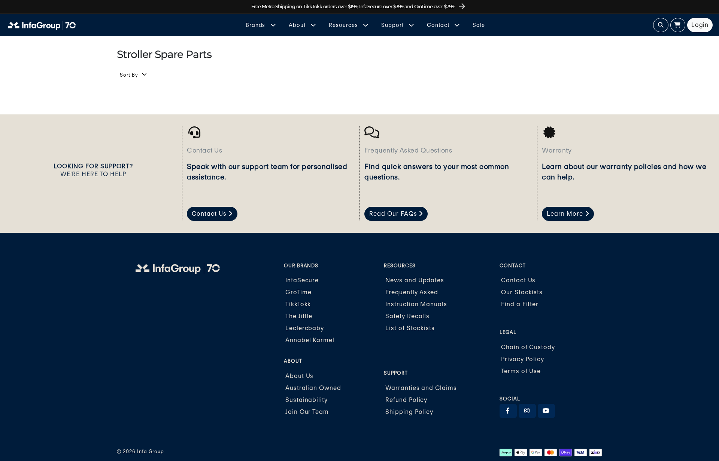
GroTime (298, 292)
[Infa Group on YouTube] (546, 411)
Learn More (566, 213)
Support (393, 25)
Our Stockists (522, 292)
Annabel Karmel (309, 340)
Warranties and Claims (421, 387)
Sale (479, 25)
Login (700, 24)
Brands (256, 25)
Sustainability (306, 399)
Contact (439, 25)
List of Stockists (410, 328)
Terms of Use (521, 371)
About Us (299, 375)
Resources (344, 25)
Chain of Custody (528, 347)
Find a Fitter (520, 304)
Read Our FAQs (394, 213)
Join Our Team (307, 411)
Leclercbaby (304, 328)
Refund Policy (406, 399)
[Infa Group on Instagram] (527, 411)
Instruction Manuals (416, 304)
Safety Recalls (407, 316)
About (298, 25)
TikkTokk (298, 304)
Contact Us (210, 213)
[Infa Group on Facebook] (508, 411)
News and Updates (414, 280)
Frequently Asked (411, 292)
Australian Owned (313, 387)
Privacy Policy (522, 359)
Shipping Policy (409, 411)
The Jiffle (299, 316)
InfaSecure (302, 280)
